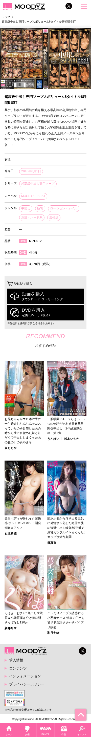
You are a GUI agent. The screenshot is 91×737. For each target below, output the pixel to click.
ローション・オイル (63, 208)
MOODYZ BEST (33, 196)
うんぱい (53, 438)
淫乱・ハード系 (31, 217)
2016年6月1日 (31, 171)
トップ (6, 16)
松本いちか (71, 438)
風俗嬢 (53, 217)
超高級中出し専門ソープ (38, 183)
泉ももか (11, 447)
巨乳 (40, 208)
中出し (25, 208)
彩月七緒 (53, 632)
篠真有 (51, 542)
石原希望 (11, 533)
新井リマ (11, 628)
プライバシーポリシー (26, 684)
